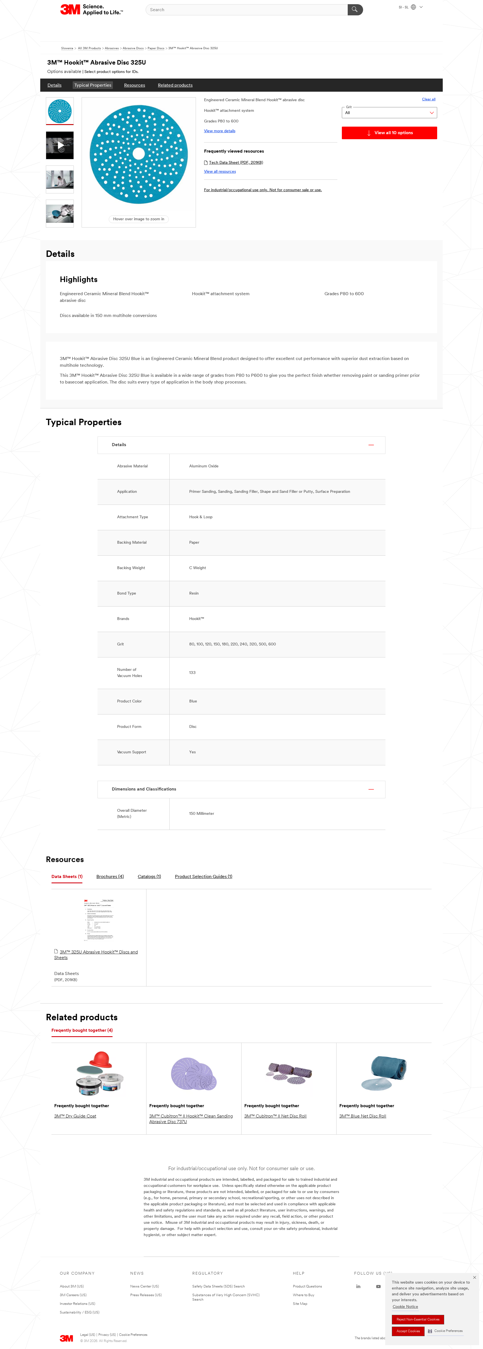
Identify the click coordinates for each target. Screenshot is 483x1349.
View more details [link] (219, 131)
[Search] (355, 9)
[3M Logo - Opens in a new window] (92, 9)
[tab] (66, 877)
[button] (445, 1331)
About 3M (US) (72, 1286)
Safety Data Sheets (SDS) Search (218, 1286)
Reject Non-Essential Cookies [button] (418, 1319)
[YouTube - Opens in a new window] (378, 1286)
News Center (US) (144, 1286)
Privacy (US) (107, 1335)
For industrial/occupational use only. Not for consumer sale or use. (263, 190)
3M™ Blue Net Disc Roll (362, 1116)
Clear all (428, 99)
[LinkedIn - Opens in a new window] (358, 1286)
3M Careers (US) (73, 1295)
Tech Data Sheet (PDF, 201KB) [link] (236, 163)
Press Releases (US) (146, 1295)
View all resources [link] (220, 172)
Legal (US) (87, 1335)
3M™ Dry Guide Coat (75, 1116)
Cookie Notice (405, 1307)
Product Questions (307, 1286)
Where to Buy (303, 1295)
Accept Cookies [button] (408, 1331)
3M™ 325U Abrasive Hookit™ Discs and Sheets (96, 955)
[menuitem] (54, 85)
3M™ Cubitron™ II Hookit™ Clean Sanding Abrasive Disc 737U (191, 1119)
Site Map (300, 1304)
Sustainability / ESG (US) (80, 1312)
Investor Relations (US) (77, 1304)
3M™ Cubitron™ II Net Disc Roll (275, 1116)
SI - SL (404, 7)
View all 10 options (394, 133)
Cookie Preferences (133, 1335)
